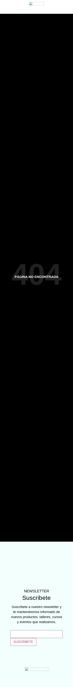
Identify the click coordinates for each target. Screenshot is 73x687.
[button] (6, 7)
